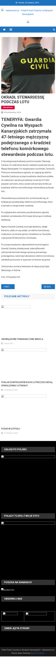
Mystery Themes (37, 653)
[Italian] (22, 635)
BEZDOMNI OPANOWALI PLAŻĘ (49, 287)
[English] (11, 635)
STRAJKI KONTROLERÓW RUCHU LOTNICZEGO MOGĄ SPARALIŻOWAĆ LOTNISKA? (26, 384)
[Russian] (7, 639)
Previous (5, 481)
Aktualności (8, 107)
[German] (18, 635)
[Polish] (3, 639)
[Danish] (7, 635)
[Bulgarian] (3, 635)
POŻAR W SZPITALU (10, 429)
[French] (14, 635)
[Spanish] (11, 639)
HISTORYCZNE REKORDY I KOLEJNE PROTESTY (10, 287)
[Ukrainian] (14, 639)
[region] (28, 482)
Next (51, 481)
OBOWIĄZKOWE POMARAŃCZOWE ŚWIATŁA (22, 339)
